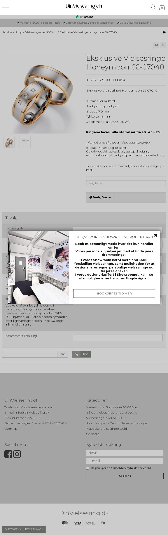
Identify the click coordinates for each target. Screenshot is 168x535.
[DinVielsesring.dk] (84, 7)
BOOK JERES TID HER (114, 293)
